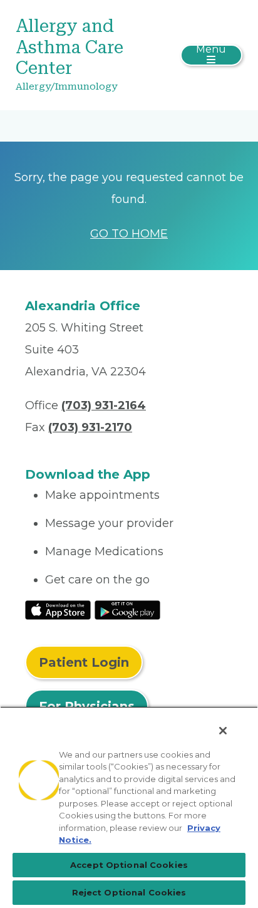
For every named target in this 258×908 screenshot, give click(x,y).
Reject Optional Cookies (129, 892)
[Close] (223, 730)
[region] (129, 807)
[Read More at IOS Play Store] (58, 609)
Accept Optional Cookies (129, 865)
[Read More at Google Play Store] (127, 609)
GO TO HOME (129, 234)
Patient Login (84, 662)
